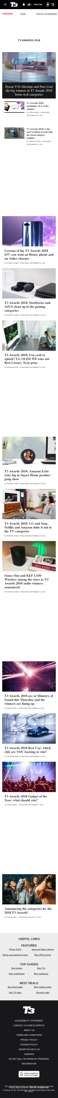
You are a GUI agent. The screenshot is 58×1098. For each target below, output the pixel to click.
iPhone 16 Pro (15, 949)
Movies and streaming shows (15, 955)
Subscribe (38, 4)
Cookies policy (29, 1044)
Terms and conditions (29, 1035)
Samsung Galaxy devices (43, 949)
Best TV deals (15, 992)
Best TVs (41, 968)
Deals (23, 14)
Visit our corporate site (39, 1088)
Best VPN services (43, 955)
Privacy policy (29, 1040)
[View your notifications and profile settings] (24, 4)
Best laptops (16, 968)
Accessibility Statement (29, 1020)
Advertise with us (29, 1049)
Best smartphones (17, 974)
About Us (29, 1030)
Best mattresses (41, 974)
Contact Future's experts (29, 1025)
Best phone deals (15, 987)
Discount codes (43, 992)
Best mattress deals (42, 987)
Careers (29, 1054)
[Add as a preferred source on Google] (29, 1074)
